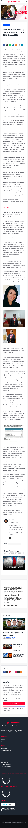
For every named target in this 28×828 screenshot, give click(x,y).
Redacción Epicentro (10, 637)
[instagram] (16, 672)
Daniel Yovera (8, 38)
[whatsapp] (10, 45)
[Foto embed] (6, 207)
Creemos (3, 760)
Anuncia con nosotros (6, 750)
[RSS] (19, 725)
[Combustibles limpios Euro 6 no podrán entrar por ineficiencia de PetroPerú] (14, 563)
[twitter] (7, 45)
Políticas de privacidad (6, 766)
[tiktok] (16, 725)
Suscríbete (3, 741)
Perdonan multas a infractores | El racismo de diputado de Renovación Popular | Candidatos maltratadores (18, 647)
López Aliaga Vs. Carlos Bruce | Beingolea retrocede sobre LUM (18, 655)
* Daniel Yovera (13, 520)
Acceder (3, 739)
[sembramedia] (8, 804)
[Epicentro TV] (14, 1)
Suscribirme (13, 703)
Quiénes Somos (4, 762)
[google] (18, 672)
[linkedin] (13, 45)
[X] (7, 672)
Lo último (11, 543)
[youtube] (10, 672)
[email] (16, 45)
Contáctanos (4, 748)
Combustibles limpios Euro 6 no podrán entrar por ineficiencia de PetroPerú (14, 567)
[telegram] (22, 45)
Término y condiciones (6, 764)
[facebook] (4, 45)
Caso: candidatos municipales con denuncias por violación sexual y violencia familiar (13, 634)
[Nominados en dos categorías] (6, 793)
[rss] (21, 672)
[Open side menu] (1, 1)
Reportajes (6, 24)
